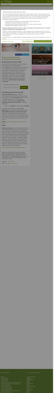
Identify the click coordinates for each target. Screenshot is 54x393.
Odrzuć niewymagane (27, 41)
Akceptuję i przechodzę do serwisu (43, 41)
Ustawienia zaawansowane (8, 41)
